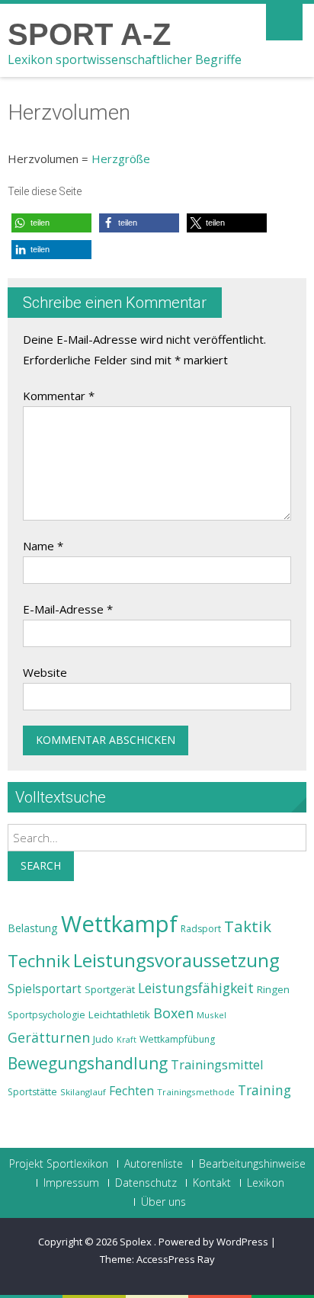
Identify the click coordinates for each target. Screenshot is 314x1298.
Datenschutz (146, 1183)
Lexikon (265, 1183)
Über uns (163, 1202)
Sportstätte (32, 1091)
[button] (51, 222)
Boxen (173, 1013)
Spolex (137, 1241)
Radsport (201, 928)
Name (43, 545)
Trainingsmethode (196, 1092)
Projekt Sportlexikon (58, 1164)
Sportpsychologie (46, 1014)
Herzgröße (120, 158)
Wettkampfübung (177, 1039)
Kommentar (59, 395)
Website (45, 672)
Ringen (273, 989)
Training (264, 1090)
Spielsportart (45, 989)
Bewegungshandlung (88, 1063)
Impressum (71, 1183)
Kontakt (212, 1183)
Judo (103, 1039)
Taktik (247, 926)
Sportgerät (110, 989)
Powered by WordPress (213, 1241)
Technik (39, 961)
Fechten (131, 1091)
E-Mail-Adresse (68, 609)
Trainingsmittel (217, 1064)
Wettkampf (119, 924)
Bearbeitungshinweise (252, 1164)
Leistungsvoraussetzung (176, 960)
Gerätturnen (49, 1037)
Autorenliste (153, 1164)
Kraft (126, 1039)
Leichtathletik (119, 1014)
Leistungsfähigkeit (196, 988)
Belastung (33, 928)
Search (41, 865)
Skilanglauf (83, 1092)
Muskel (211, 1015)
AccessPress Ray (175, 1259)
